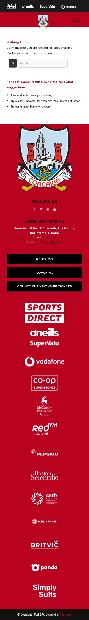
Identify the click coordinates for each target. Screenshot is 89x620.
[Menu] (76, 20)
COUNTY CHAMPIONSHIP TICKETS (44, 286)
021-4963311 (49, 237)
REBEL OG (44, 259)
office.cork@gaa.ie (49, 242)
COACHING (44, 272)
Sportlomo (66, 614)
